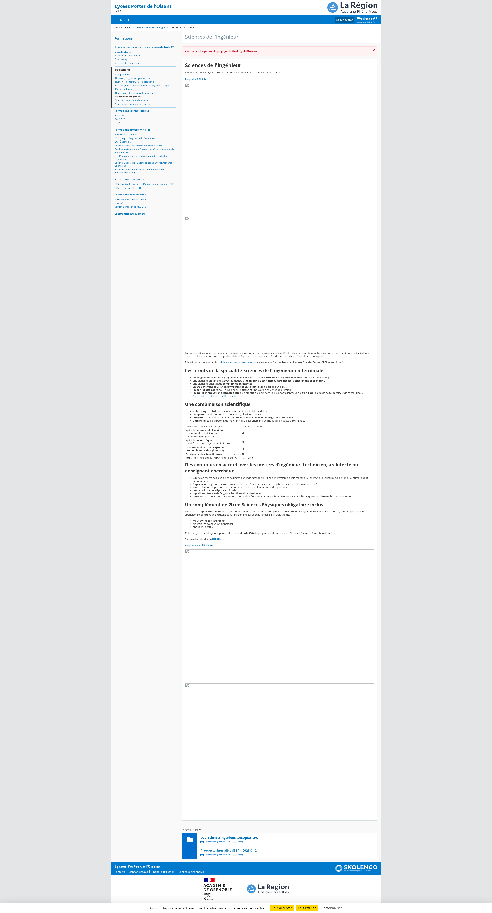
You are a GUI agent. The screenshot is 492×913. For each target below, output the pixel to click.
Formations (148, 27)
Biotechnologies (123, 51)
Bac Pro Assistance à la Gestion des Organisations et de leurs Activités (144, 151)
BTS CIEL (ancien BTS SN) (128, 188)
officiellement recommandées (235, 362)
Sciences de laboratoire (127, 55)
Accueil (136, 27)
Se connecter (344, 20)
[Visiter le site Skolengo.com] (356, 871)
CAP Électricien (123, 141)
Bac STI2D (120, 119)
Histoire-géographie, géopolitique (133, 78)
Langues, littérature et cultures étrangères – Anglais (143, 85)
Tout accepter (282, 908)
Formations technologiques (132, 110)
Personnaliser (332, 908)
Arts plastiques (122, 59)
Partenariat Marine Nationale (130, 199)
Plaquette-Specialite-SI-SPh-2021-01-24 (229, 850)
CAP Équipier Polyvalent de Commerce (135, 138)
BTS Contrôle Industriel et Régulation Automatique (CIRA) (145, 184)
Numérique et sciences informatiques (135, 93)
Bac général (163, 27)
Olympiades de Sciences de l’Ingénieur (214, 396)
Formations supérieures (130, 179)
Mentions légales (138, 871)
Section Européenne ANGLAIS (130, 206)
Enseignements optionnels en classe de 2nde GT (144, 47)
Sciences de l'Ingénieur (128, 96)
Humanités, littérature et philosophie (134, 81)
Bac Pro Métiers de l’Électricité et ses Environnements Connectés (143, 164)
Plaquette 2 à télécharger (199, 545)
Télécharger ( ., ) (218, 841)
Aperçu (238, 841)
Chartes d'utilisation (163, 871)
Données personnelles (191, 871)
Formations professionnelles (132, 129)
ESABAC (119, 203)
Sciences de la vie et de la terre (131, 100)
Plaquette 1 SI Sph (195, 79)
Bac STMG (120, 115)
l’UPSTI (216, 539)
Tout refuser (307, 908)
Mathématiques (123, 89)
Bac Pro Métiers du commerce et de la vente (138, 145)
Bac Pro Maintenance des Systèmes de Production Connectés (141, 157)
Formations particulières (130, 194)
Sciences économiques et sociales (133, 104)
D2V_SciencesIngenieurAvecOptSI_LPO (229, 838)
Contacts (120, 871)
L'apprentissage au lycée (130, 213)
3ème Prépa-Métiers (126, 134)
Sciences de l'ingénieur (127, 63)
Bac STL (119, 123)
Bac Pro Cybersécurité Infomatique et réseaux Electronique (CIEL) (139, 171)
